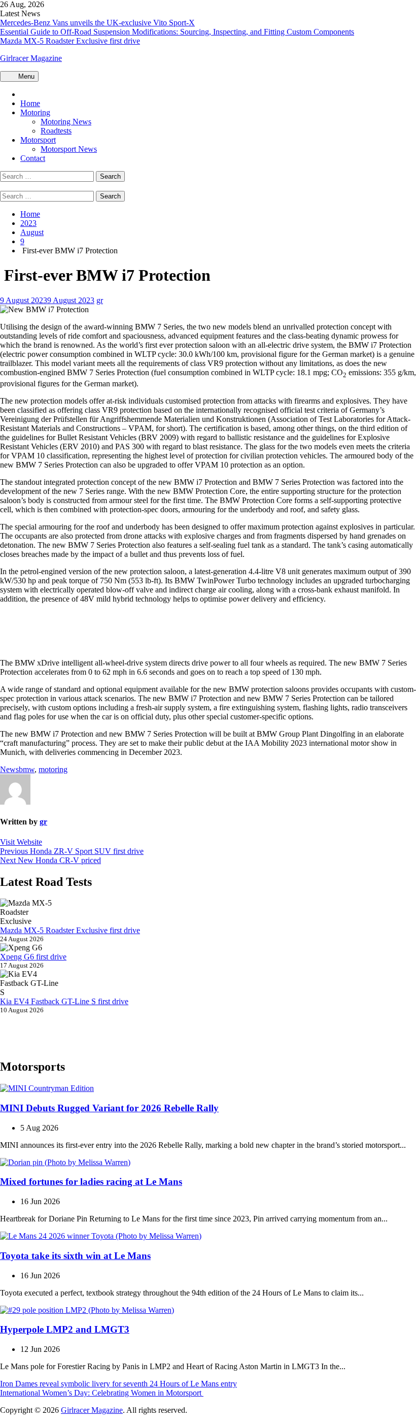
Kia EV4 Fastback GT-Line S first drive (64, 1001)
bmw (26, 769)
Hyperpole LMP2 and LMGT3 (64, 1329)
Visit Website (21, 842)
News (9, 769)
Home (30, 103)
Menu (25, 76)
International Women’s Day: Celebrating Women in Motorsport (101, 1392)
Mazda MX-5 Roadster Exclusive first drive (70, 41)
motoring (53, 769)
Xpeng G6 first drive (33, 956)
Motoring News (66, 121)
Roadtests (56, 130)
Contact (32, 158)
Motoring (35, 112)
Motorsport (38, 140)
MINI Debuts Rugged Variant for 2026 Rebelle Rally (109, 1108)
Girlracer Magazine (31, 58)
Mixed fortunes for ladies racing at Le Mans (91, 1181)
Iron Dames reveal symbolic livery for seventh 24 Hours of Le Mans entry (118, 1383)
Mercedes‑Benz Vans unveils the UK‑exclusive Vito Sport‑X (97, 22)
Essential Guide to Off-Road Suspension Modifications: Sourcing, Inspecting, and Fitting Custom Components (177, 31)
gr (99, 300)
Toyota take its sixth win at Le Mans (75, 1255)
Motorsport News (69, 149)
